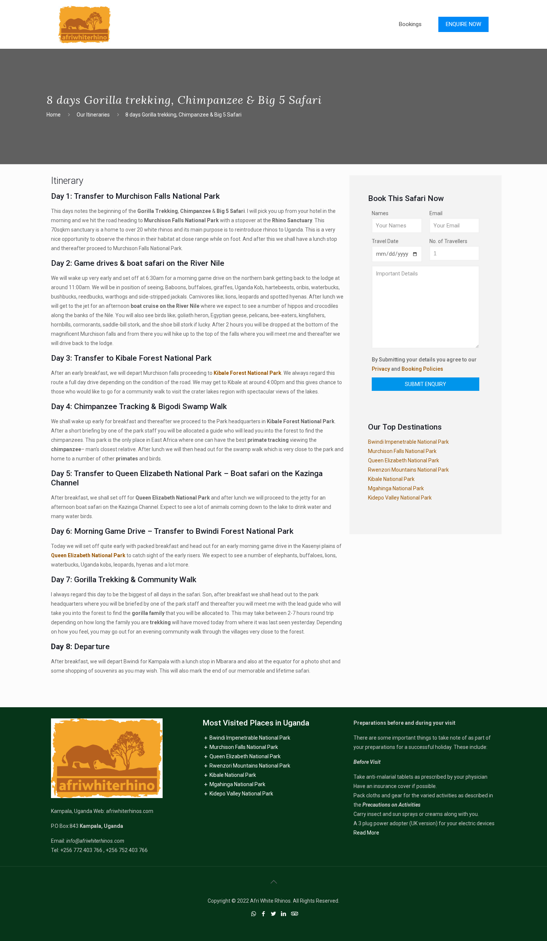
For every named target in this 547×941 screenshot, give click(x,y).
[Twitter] (274, 913)
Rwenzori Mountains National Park (408, 470)
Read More (366, 833)
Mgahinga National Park (396, 488)
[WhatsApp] (253, 913)
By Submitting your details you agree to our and (424, 364)
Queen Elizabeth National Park (88, 555)
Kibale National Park (391, 479)
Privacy (381, 369)
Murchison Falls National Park (402, 451)
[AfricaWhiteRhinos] (84, 24)
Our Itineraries (93, 115)
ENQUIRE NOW (463, 24)
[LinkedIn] (284, 913)
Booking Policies (422, 369)
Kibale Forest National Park (247, 373)
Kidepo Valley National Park (400, 498)
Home (54, 115)
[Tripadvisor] (294, 913)
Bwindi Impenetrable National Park (408, 442)
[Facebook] (264, 913)
